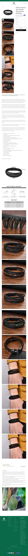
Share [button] (17, 32)
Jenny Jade (15, 554)
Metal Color (17, 17)
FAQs (14, 524)
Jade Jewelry (9, 519)
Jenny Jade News (16, 522)
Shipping (19, 16)
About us (15, 519)
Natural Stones (10, 524)
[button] (1, 3)
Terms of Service (16, 527)
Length (16, 20)
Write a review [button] (23, 466)
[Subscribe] (20, 548)
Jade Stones (9, 522)
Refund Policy (15, 529)
